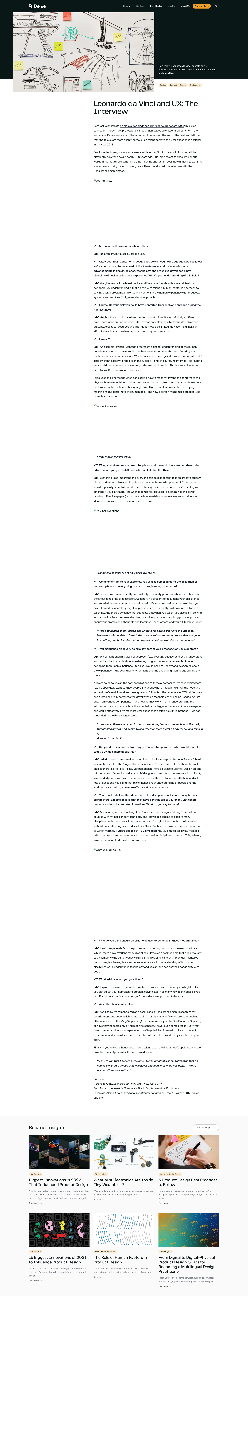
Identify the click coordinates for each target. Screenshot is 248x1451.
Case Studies (156, 6)
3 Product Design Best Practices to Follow (188, 1182)
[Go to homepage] (37, 6)
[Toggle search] (216, 6)
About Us (185, 6)
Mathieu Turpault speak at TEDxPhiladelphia (133, 830)
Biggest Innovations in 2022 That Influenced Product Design (58, 1182)
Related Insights (47, 1128)
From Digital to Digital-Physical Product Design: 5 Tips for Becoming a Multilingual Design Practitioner (187, 1265)
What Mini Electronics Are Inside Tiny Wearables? (123, 1182)
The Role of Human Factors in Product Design (120, 1260)
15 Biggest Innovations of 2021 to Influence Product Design (57, 1260)
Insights (171, 6)
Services (140, 6)
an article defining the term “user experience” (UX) (152, 126)
